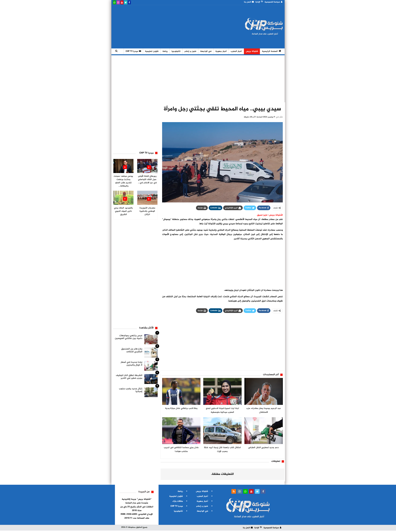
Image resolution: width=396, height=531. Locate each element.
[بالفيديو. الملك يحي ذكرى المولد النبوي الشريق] (123, 198)
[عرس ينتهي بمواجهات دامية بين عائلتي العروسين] (151, 339)
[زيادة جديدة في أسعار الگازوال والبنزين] (151, 366)
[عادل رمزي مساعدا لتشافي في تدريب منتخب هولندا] (181, 430)
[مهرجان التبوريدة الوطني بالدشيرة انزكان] (147, 198)
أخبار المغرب (236, 51)
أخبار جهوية (221, 51)
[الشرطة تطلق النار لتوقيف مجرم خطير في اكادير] (151, 379)
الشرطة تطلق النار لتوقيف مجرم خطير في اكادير (129, 376)
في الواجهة (205, 51)
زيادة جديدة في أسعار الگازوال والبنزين (131, 363)
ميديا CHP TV (132, 51)
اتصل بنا (247, 2)
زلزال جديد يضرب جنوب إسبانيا (130, 390)
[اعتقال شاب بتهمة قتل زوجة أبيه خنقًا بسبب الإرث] (222, 430)
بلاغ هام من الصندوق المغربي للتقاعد (131, 350)
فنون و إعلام (190, 51)
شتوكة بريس (252, 51)
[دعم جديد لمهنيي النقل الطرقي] (263, 430)
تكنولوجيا (176, 51)
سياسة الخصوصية (272, 2)
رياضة (165, 51)
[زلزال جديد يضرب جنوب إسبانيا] (151, 392)
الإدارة (257, 2)
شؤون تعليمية (152, 51)
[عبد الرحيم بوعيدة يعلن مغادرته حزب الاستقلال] (263, 391)
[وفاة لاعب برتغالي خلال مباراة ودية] (181, 391)
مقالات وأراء (177, 501)
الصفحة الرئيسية (270, 51)
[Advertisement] (169, 26)
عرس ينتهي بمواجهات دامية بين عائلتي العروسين (128, 337)
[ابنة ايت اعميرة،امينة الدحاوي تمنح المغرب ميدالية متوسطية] (222, 391)
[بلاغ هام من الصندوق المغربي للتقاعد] (151, 353)
